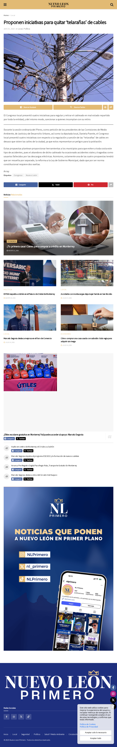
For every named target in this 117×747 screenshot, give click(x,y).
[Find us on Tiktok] (28, 717)
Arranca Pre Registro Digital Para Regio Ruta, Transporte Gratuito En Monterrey (44, 465)
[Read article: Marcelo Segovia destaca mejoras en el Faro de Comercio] (30, 317)
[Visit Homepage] (58, 5)
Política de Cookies (88, 724)
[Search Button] (111, 4)
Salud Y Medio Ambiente (54, 734)
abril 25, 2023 (9, 28)
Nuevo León (31, 175)
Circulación (73, 734)
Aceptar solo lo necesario (95, 732)
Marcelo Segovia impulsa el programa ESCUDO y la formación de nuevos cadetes (45, 456)
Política (27, 28)
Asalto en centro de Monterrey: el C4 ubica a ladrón (32, 446)
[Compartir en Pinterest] (105, 107)
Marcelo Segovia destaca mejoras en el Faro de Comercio (28, 338)
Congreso (18, 175)
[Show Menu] (5, 4)
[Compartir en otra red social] (110, 107)
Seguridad (25, 734)
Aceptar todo (95, 738)
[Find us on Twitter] (21, 717)
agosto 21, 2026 (13, 251)
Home (6, 15)
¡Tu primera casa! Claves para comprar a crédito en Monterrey (40, 246)
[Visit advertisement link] (58, 569)
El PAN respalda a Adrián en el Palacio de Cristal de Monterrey (29, 294)
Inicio (6, 734)
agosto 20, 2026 (10, 298)
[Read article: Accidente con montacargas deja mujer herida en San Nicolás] (87, 273)
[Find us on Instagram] (14, 717)
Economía (12, 241)
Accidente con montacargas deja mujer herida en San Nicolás (86, 294)
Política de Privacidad (89, 727)
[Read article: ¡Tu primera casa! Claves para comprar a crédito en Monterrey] (58, 228)
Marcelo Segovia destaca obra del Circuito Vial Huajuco (34, 475)
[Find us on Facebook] (6, 717)
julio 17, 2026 (67, 298)
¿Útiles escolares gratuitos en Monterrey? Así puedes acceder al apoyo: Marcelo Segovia (43, 434)
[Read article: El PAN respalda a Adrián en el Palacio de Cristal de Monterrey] (30, 273)
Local (13, 15)
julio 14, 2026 (9, 342)
